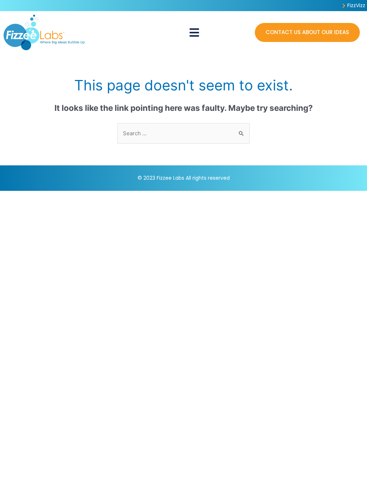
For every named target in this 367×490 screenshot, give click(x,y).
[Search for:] (183, 133)
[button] (194, 32)
